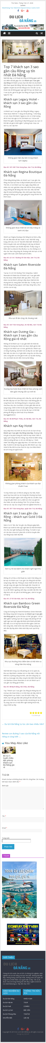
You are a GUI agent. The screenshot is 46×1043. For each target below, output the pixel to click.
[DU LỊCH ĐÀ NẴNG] (4, 33)
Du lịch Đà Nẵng (8, 999)
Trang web (5, 838)
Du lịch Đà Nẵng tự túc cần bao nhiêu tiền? (23, 724)
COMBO (26, 1006)
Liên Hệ (26, 1018)
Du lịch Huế (7, 1006)
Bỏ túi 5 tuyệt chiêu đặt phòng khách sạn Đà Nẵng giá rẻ (8, 761)
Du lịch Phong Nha (9, 1014)
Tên (4, 816)
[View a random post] (41, 33)
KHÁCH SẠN (28, 999)
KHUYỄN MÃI (7, 1018)
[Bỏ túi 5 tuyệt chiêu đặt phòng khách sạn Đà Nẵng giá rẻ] (9, 748)
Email (4, 828)
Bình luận (5, 786)
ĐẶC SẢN (27, 1010)
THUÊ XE (27, 1014)
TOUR (26, 1002)
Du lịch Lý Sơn (8, 1010)
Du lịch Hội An (8, 1002)
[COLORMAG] (17, 962)
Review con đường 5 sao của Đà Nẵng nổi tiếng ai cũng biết (21, 735)
